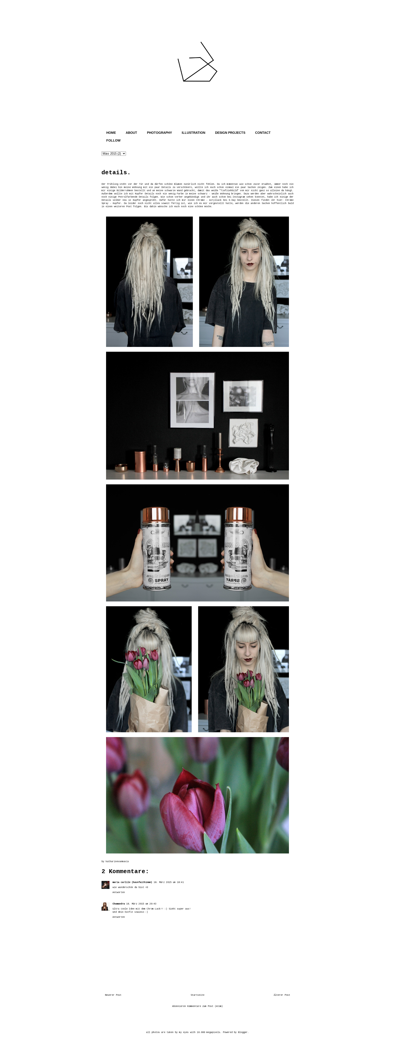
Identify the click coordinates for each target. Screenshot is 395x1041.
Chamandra (118, 904)
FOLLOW (113, 140)
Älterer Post (282, 995)
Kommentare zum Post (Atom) (205, 1006)
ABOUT (131, 132)
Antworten (118, 892)
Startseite (197, 995)
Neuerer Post (113, 995)
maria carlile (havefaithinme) (132, 882)
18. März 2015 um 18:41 (169, 882)
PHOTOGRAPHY (159, 132)
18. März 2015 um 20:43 (141, 904)
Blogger (243, 1032)
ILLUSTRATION (193, 132)
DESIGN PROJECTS (230, 132)
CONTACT (263, 132)
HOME (111, 132)
